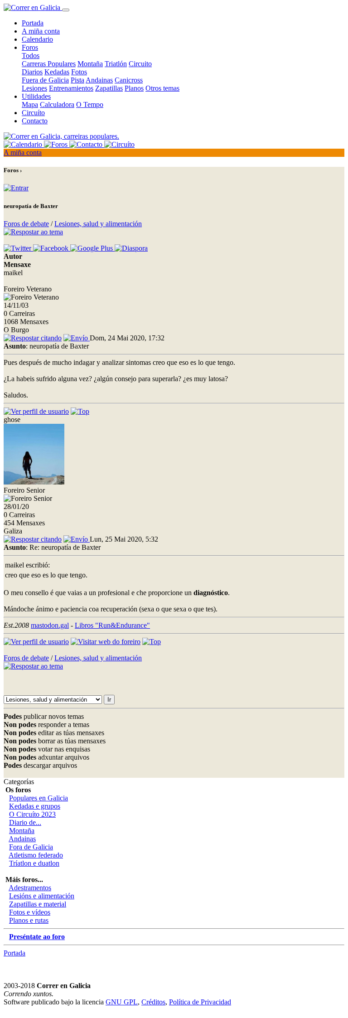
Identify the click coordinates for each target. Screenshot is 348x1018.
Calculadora (57, 104)
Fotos (79, 72)
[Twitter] (18, 248)
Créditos (153, 1002)
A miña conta (41, 31)
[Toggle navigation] (65, 10)
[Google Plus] (92, 248)
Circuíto (33, 112)
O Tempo (89, 104)
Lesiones (34, 88)
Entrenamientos (71, 88)
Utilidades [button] (36, 96)
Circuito (140, 64)
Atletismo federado (36, 855)
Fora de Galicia (31, 847)
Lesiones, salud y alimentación (98, 224)
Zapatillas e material (37, 904)
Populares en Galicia (38, 798)
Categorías (19, 781)
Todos (30, 55)
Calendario (37, 39)
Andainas (99, 80)
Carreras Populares (49, 64)
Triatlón (116, 64)
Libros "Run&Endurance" (112, 625)
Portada (33, 23)
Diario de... (25, 822)
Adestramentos (30, 888)
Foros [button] (30, 47)
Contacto (35, 121)
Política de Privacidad (200, 1002)
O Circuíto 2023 (32, 814)
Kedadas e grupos (34, 806)
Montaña (90, 64)
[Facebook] (51, 248)
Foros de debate (26, 224)
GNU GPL (122, 1002)
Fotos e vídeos (29, 912)
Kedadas (56, 72)
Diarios (32, 72)
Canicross (129, 80)
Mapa (30, 104)
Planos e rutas (28, 920)
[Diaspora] (131, 248)
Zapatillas (109, 88)
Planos (134, 88)
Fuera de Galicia (45, 80)
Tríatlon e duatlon (34, 863)
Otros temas (162, 88)
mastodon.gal (50, 625)
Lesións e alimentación (41, 896)
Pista (77, 80)
